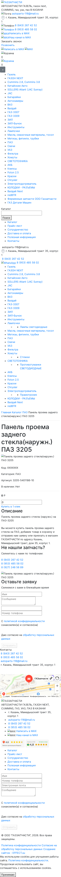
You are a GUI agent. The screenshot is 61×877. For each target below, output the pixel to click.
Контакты (13, 240)
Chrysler (12, 179)
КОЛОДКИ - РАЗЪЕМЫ (21, 187)
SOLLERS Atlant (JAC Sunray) (25, 89)
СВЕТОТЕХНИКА (18, 161)
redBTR (12, 195)
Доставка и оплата (19, 233)
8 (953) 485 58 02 (26, 29)
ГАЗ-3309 (13, 115)
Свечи (11, 146)
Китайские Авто (18, 85)
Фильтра (13, 153)
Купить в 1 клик (10, 506)
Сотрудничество (18, 229)
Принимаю (8, 874)
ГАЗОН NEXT (15, 78)
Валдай (12, 108)
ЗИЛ (10, 119)
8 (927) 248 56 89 (12, 567)
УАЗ (10, 149)
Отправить (9, 645)
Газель (12, 74)
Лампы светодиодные (33, 326)
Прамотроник (28, 394)
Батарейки (14, 97)
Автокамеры (15, 100)
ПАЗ (10, 142)
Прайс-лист (15, 225)
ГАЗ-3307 (13, 112)
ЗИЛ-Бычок (15, 123)
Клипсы (12, 168)
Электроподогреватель (22, 183)
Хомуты (12, 157)
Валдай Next (15, 191)
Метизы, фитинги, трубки (23, 138)
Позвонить (8, 45)
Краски (12, 176)
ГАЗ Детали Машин (19, 202)
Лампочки (14, 131)
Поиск (6, 217)
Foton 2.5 (13, 172)
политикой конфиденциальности (24, 621)
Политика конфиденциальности (21, 845)
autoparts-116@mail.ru (25, 13)
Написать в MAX (26, 731)
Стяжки (25, 357)
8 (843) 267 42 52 (26, 25)
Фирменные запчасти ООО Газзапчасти (32, 198)
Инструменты (16, 127)
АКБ (10, 164)
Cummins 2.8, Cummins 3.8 (24, 82)
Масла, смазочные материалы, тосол (31, 134)
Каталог (12, 222)
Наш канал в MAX (27, 735)
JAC (10, 93)
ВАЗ (10, 104)
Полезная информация (22, 237)
